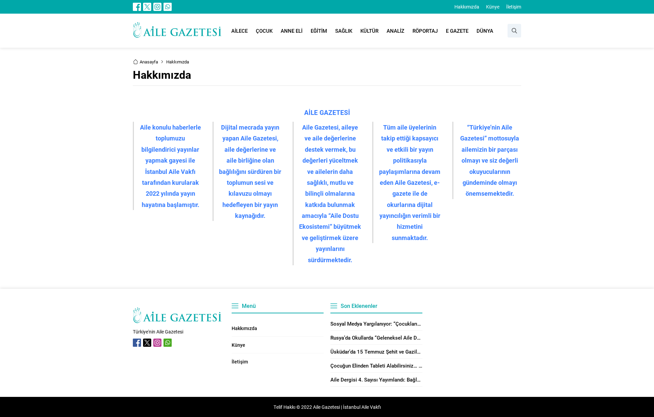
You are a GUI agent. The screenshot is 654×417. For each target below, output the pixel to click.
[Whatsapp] (168, 7)
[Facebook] (137, 7)
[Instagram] (157, 7)
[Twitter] (147, 7)
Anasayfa (149, 62)
